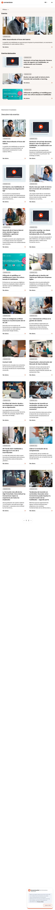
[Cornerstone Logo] (6, 2)
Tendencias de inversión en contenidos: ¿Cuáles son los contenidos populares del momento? (40, 382)
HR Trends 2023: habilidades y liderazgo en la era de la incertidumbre (14, 427)
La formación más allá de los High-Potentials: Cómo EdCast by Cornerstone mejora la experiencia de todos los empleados (13, 472)
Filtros (5, 10)
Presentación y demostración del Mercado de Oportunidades (40, 340)
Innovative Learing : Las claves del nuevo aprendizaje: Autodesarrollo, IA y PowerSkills (40, 209)
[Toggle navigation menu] (51, 3)
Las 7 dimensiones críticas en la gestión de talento (40, 297)
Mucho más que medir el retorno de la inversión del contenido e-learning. (23, 73)
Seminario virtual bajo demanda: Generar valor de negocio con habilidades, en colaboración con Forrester (24, 57)
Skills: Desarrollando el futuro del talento (13, 16)
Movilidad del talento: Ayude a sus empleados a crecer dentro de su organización (11, 382)
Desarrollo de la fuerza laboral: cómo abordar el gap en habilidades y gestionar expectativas (13, 209)
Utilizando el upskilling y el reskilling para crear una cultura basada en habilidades (25, 88)
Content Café (5, 340)
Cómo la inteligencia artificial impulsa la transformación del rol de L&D (13, 297)
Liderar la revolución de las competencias (40, 426)
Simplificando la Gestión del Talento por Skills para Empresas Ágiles (40, 254)
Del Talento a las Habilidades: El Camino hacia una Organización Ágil (13, 165)
